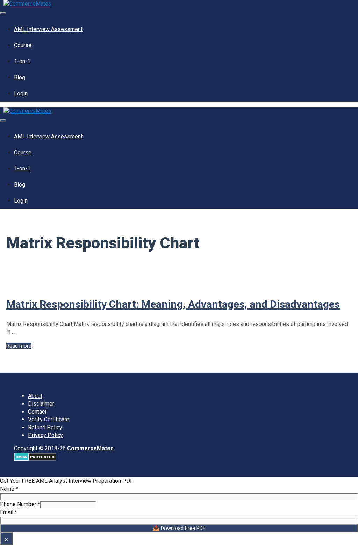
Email (8, 512)
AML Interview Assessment (48, 29)
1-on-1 (22, 61)
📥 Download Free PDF (179, 528)
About (35, 396)
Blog (19, 77)
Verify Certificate (48, 419)
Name (9, 489)
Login (21, 93)
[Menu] (3, 13)
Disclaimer (41, 403)
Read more (18, 346)
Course (22, 45)
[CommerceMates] (27, 3)
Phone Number (20, 504)
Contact (37, 411)
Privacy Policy (45, 435)
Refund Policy (45, 427)
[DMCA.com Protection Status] (35, 459)
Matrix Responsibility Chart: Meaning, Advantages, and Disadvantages (173, 304)
